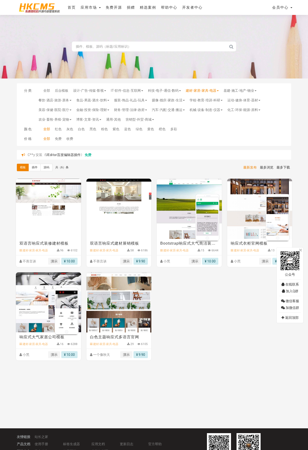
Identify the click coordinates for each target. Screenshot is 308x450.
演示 (54, 261)
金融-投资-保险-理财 (91, 110)
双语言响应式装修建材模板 (44, 243)
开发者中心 (192, 7)
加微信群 (292, 308)
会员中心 (281, 7)
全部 (46, 90)
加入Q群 (291, 291)
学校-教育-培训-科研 (205, 100)
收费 (69, 139)
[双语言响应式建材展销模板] (119, 209)
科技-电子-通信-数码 (163, 90)
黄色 (150, 129)
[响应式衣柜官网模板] (259, 209)
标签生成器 (71, 444)
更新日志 (126, 444)
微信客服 (292, 301)
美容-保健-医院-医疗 (53, 110)
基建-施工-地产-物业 (239, 90)
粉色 (104, 129)
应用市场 (89, 7)
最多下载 (283, 167)
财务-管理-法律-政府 (129, 110)
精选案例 (148, 7)
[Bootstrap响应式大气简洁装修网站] (189, 209)
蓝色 (127, 129)
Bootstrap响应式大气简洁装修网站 (189, 243)
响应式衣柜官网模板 (249, 243)
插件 (35, 167)
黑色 (93, 129)
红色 (58, 129)
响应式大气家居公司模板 (41, 337)
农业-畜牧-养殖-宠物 (53, 119)
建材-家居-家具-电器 (201, 90)
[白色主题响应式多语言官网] (119, 302)
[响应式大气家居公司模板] (48, 302)
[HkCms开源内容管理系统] (39, 7)
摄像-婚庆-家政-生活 (167, 100)
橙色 (162, 129)
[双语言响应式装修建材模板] (48, 209)
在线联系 (292, 284)
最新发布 (250, 167)
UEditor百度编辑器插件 (63, 155)
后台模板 (61, 90)
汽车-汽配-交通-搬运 (167, 110)
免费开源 (114, 7)
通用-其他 (113, 119)
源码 (46, 167)
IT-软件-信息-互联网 (126, 90)
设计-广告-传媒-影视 (88, 90)
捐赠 (131, 7)
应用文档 (98, 444)
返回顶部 (291, 318)
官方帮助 (155, 444)
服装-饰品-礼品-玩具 (129, 100)
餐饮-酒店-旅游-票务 (53, 100)
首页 (72, 7)
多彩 (173, 129)
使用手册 (41, 444)
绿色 (139, 129)
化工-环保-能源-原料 (242, 110)
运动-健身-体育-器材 (242, 100)
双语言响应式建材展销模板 (114, 243)
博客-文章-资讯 (87, 119)
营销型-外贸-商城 (139, 119)
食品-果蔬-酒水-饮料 (91, 100)
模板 (23, 167)
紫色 (116, 129)
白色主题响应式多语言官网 (114, 337)
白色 (81, 129)
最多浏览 (266, 167)
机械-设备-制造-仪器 (205, 110)
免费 (58, 139)
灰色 (69, 129)
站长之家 (41, 437)
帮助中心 (169, 7)
